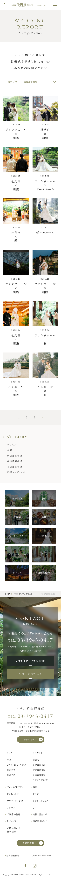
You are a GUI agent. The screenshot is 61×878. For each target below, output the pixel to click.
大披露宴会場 (14, 456)
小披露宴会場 (14, 467)
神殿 (9, 450)
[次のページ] (42, 417)
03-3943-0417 (35, 716)
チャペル (12, 445)
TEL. (30, 640)
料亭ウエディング (16, 472)
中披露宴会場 (14, 461)
